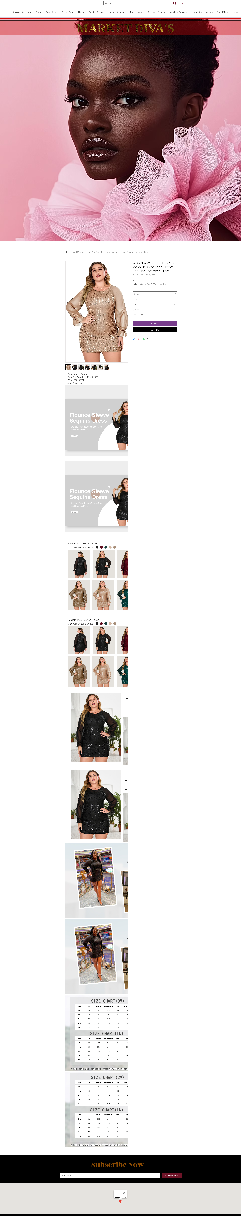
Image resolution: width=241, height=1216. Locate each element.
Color (136, 299)
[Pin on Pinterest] (138, 339)
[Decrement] (134, 314)
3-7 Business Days (159, 284)
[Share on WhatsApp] (143, 339)
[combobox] (155, 293)
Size (135, 289)
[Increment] (142, 314)
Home (68, 252)
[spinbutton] (138, 314)
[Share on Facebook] (134, 339)
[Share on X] (148, 339)
